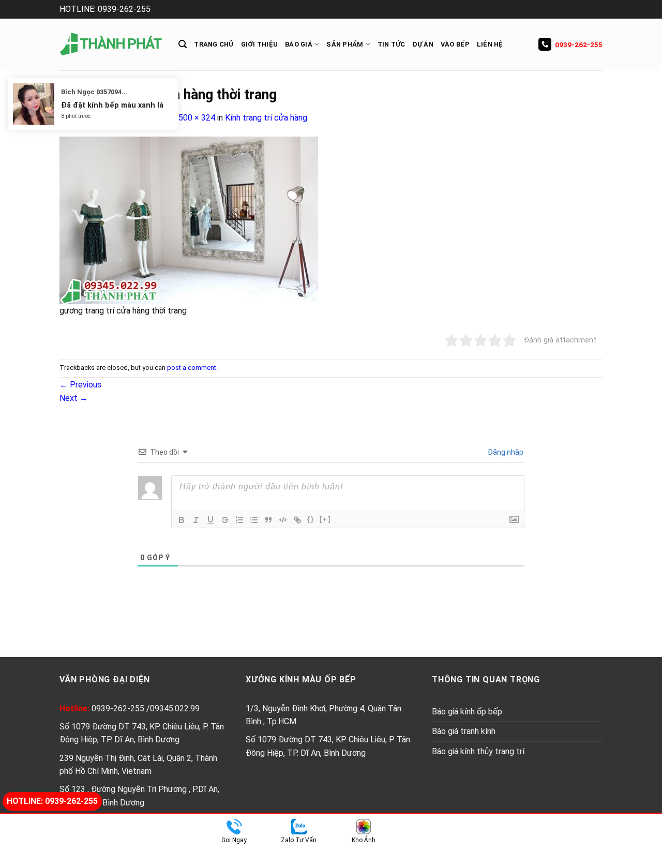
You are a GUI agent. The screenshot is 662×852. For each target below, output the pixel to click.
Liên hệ (490, 44)
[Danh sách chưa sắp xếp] (254, 520)
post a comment (191, 367)
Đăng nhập (504, 452)
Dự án (423, 44)
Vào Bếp (455, 44)
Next (73, 398)
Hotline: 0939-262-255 (52, 801)
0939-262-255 (579, 44)
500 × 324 (196, 118)
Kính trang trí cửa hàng (266, 118)
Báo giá (298, 44)
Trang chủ (213, 44)
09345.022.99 (175, 708)
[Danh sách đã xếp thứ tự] (239, 520)
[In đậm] (181, 520)
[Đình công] (225, 520)
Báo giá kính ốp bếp (467, 711)
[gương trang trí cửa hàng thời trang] (188, 220)
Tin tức (391, 44)
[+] (325, 519)
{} (310, 519)
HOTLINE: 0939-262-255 (105, 9)
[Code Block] (283, 520)
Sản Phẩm (344, 44)
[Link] (297, 520)
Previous (80, 385)
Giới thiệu (259, 44)
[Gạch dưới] (210, 520)
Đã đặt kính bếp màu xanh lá (112, 105)
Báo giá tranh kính (463, 731)
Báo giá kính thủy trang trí (478, 751)
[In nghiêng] (196, 520)
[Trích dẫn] (268, 520)
